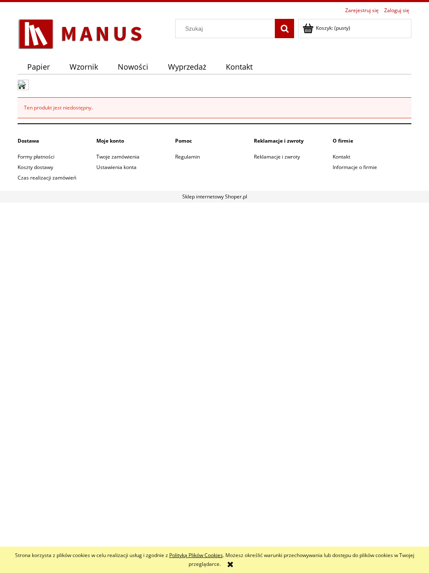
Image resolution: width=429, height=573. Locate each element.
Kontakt (341, 156)
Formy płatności (36, 156)
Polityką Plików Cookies (196, 555)
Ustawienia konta (116, 167)
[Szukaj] (284, 28)
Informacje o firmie (355, 167)
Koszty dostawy (35, 167)
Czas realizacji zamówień (47, 177)
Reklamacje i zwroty (277, 156)
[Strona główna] (80, 32)
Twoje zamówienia (118, 156)
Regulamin (187, 156)
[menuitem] (39, 67)
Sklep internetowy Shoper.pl (214, 196)
